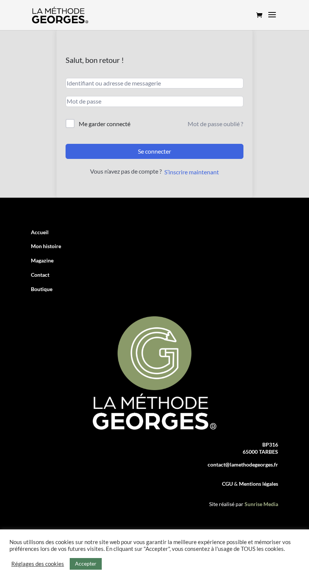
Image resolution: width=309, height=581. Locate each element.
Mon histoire (46, 246)
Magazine (42, 260)
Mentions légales (258, 483)
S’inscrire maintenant (191, 171)
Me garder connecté (104, 123)
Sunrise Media (261, 504)
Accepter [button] (85, 563)
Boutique (41, 289)
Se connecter (154, 151)
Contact (40, 274)
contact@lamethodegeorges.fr (243, 464)
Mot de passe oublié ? (215, 123)
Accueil (40, 232)
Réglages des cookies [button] (37, 564)
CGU (228, 483)
